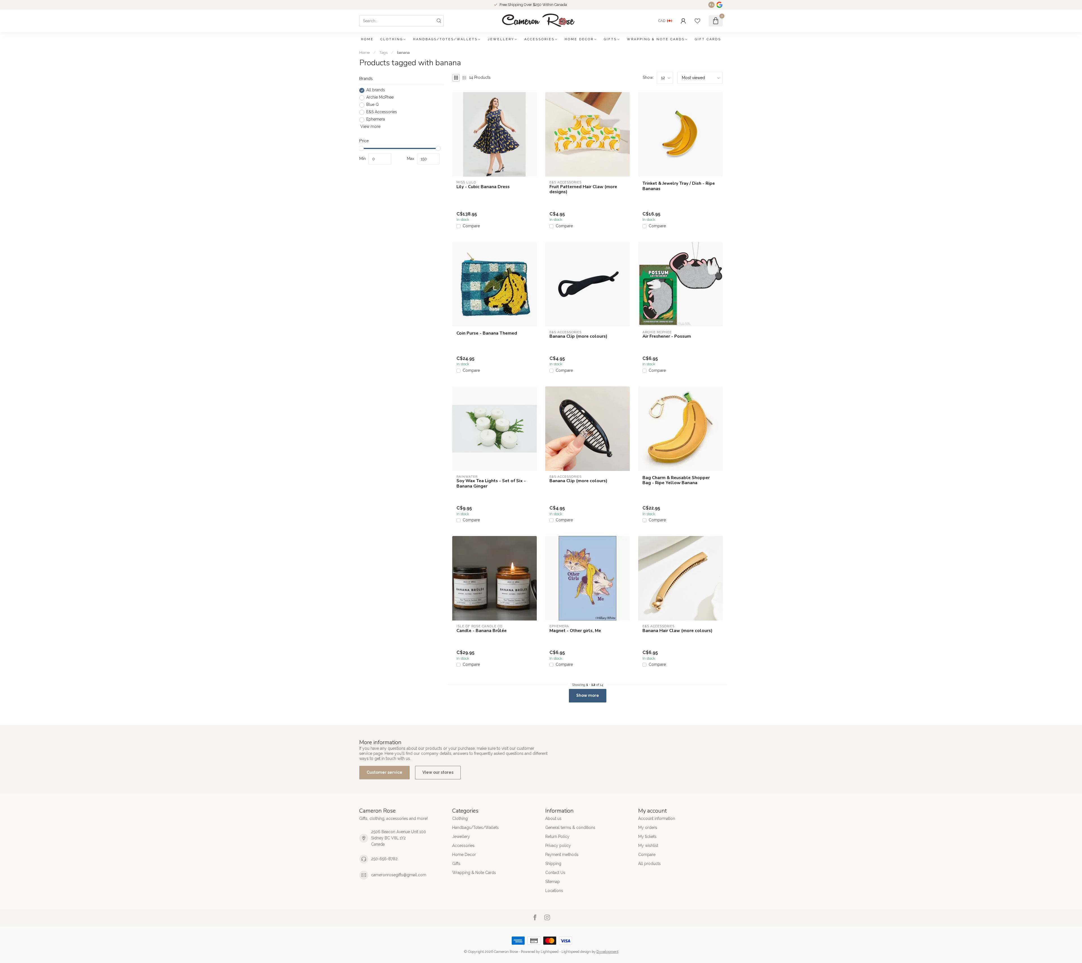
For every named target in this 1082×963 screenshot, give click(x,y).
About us (553, 818)
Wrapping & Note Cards (656, 39)
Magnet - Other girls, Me (575, 630)
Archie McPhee (380, 97)
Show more (587, 695)
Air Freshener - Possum (666, 336)
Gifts (610, 39)
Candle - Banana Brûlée (481, 630)
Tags (383, 52)
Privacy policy (558, 845)
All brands (375, 90)
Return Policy (557, 836)
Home (367, 39)
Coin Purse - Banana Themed (486, 333)
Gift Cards (708, 39)
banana (403, 52)
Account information (656, 818)
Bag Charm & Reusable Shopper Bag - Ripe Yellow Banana (676, 480)
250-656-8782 (384, 859)
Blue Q (372, 105)
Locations (554, 890)
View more (369, 126)
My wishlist (648, 845)
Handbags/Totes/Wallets (445, 39)
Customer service (384, 772)
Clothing (391, 39)
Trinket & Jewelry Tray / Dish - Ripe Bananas (678, 186)
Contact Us (555, 872)
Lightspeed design (576, 951)
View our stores (437, 772)
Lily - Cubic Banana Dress (483, 186)
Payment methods (561, 854)
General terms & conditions (570, 827)
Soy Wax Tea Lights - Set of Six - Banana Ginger (491, 483)
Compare (471, 226)
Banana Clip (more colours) (578, 336)
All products (649, 863)
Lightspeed (549, 951)
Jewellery (501, 39)
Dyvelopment (607, 951)
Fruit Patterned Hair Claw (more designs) (583, 189)
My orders (647, 827)
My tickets (647, 836)
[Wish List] (697, 20)
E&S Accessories (381, 112)
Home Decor (579, 39)
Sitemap (552, 881)
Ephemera (375, 119)
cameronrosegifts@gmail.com (398, 875)
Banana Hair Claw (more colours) (677, 630)
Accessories (539, 39)
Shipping (553, 863)
